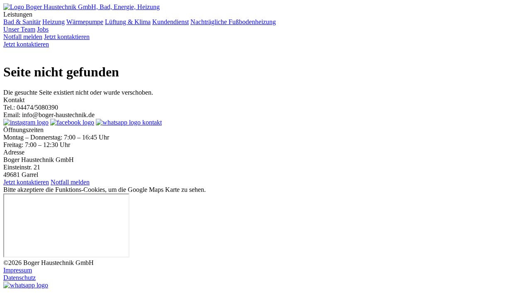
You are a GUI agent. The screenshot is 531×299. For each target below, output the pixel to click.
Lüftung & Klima (128, 21)
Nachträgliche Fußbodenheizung (233, 21)
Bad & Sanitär (22, 21)
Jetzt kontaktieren (67, 36)
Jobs (43, 29)
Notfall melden (22, 36)
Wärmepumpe (84, 21)
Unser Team (19, 29)
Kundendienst (170, 21)
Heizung (53, 21)
